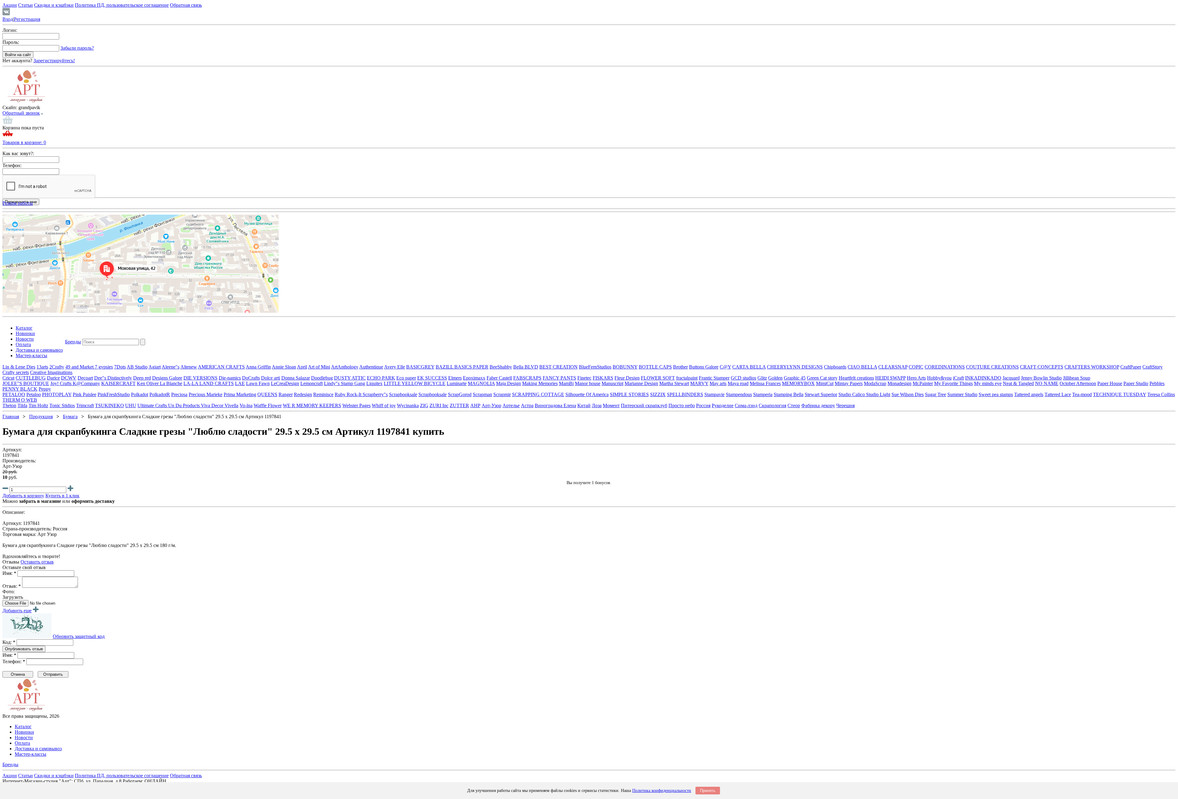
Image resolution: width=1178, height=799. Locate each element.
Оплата (23, 344)
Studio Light (878, 394)
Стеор (793, 405)
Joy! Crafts (61, 383)
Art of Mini (319, 366)
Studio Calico (852, 394)
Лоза (597, 405)
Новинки (25, 333)
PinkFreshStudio (114, 394)
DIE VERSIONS (200, 377)
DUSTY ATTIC (350, 377)
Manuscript (612, 383)
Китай (584, 405)
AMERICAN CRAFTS (221, 366)
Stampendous (739, 394)
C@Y (725, 366)
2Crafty (56, 366)
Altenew (188, 366)
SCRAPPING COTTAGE (538, 394)
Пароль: (10, 42)
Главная (10, 416)
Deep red (142, 377)
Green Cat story (822, 377)
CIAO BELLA (862, 366)
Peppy (45, 389)
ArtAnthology (344, 366)
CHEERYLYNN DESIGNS (795, 366)
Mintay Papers (849, 383)
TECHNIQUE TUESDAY (1119, 394)
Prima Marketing (240, 394)
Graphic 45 (795, 377)
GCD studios (743, 377)
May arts (718, 383)
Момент (611, 405)
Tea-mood (1082, 394)
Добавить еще (17, 610)
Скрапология (772, 405)
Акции (9, 5)
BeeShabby (501, 366)
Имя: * (9, 573)
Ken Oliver (148, 383)
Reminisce (323, 394)
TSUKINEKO (109, 405)
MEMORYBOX (798, 383)
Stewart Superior (821, 394)
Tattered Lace (1058, 394)
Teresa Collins (1161, 394)
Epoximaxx (474, 377)
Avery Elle (394, 366)
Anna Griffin (258, 366)
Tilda (22, 405)
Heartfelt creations (856, 377)
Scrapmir (502, 394)
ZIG (424, 405)
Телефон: (11, 165)
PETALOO (13, 394)
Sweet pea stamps (996, 394)
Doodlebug (322, 377)
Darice (53, 377)
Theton (9, 405)
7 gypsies (104, 366)
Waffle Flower (268, 405)
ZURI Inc (438, 405)
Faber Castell (499, 377)
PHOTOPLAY (56, 394)
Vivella (231, 405)
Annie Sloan (284, 366)
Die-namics (230, 377)
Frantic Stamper (714, 377)
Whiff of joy (384, 405)
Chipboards (835, 366)
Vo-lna (246, 405)
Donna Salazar (295, 377)
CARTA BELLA (749, 366)
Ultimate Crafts (152, 405)
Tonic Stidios (62, 405)
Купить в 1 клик (62, 495)
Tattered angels (1028, 394)
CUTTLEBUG (31, 377)
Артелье (511, 405)
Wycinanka (408, 405)
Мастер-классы (31, 355)
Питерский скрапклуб (644, 405)
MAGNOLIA (481, 383)
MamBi (566, 383)
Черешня (845, 405)
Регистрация (27, 19)
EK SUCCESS (432, 377)
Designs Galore (167, 377)
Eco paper (406, 377)
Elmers (455, 377)
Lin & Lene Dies (18, 366)
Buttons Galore (703, 366)
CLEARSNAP (892, 366)
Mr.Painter (923, 383)
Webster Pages (356, 405)
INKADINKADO (983, 377)
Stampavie (714, 394)
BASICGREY (420, 366)
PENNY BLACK (19, 389)
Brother (680, 366)
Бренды (73, 341)
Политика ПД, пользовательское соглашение (122, 5)
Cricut (8, 377)
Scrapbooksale (403, 394)
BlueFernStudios (595, 366)
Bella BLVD (525, 366)
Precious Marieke (205, 394)
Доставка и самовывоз (39, 350)
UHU (130, 405)
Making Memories (540, 383)
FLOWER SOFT (658, 377)
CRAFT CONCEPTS (1041, 366)
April (302, 366)
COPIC (916, 366)
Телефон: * (13, 661)
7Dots (120, 366)
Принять (707, 790)
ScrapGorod (460, 394)
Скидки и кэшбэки (54, 5)
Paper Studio (1135, 383)
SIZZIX (658, 394)
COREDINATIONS (945, 366)
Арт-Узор (491, 405)
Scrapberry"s (375, 394)
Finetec (584, 377)
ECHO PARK (381, 377)
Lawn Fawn (258, 383)
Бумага (70, 416)
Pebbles (1157, 383)
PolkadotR (159, 394)
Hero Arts (916, 377)
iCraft (958, 377)
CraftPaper (1130, 366)
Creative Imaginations (51, 372)
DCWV (68, 377)
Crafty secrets (15, 372)
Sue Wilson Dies (907, 394)
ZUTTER (459, 405)
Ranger (286, 394)
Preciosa (179, 394)
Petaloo (33, 394)
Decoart (85, 377)
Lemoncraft (311, 383)
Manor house (587, 383)
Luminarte (457, 383)
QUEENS (267, 394)
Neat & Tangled (1018, 383)
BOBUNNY (625, 366)
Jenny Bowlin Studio (1041, 377)
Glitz (762, 377)
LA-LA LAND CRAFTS (208, 383)
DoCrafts (251, 377)
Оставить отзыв (37, 561)
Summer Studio (962, 394)
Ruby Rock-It (349, 394)
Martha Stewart (674, 383)
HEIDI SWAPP (890, 377)
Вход (7, 19)
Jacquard (1011, 377)
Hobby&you (939, 377)
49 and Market (80, 366)
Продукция (41, 416)
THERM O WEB (19, 400)
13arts (42, 366)
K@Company (86, 383)
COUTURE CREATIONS (992, 366)
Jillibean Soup (1076, 377)
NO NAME (1046, 383)
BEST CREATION (558, 366)
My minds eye (988, 383)
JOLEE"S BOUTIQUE (25, 383)
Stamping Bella (788, 394)
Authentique (371, 366)
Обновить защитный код (79, 636)
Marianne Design (641, 383)
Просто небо (681, 405)
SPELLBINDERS (685, 394)
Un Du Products (184, 405)
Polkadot (139, 394)
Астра (527, 405)
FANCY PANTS (559, 377)
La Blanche (171, 383)
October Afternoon (1078, 383)
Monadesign (899, 383)
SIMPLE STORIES (629, 394)
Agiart (154, 366)
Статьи (25, 5)
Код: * (8, 642)
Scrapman (482, 394)
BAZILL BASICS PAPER (462, 366)
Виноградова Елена (555, 405)
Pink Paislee (84, 394)
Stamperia (762, 394)
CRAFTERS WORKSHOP (1091, 366)
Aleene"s (170, 366)
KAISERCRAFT (118, 383)
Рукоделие (722, 405)
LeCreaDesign (285, 383)
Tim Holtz (38, 405)
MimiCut (824, 383)
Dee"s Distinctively (113, 377)
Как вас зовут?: (18, 153)
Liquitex (374, 383)
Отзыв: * (11, 586)
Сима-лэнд (746, 405)
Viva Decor (213, 405)
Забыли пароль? (77, 48)
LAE (240, 383)
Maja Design (508, 383)
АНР (475, 405)
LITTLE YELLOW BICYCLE (414, 383)
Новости (25, 339)
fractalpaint (687, 377)
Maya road (738, 383)
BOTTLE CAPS (655, 366)
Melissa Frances (765, 383)
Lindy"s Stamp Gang (344, 383)
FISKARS (603, 377)
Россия (703, 405)
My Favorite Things (953, 383)
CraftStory (1152, 366)
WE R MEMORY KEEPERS (312, 405)
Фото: (8, 591)
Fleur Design (627, 377)
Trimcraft (85, 405)
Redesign (303, 394)
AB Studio (137, 366)
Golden (775, 377)
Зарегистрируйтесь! (54, 60)
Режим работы (17, 203)
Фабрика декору (818, 405)
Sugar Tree (935, 394)
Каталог (24, 328)
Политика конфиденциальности (661, 790)
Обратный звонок (21, 113)
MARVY (699, 383)
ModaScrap (875, 383)
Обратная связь (186, 5)
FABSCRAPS (527, 377)
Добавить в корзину (23, 495)
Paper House (1109, 383)
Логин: (9, 30)
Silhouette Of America (587, 394)
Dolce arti (270, 377)
